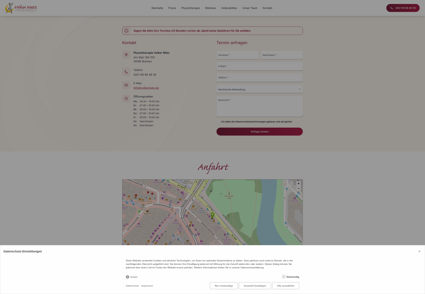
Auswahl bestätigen (255, 285)
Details (133, 277)
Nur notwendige (224, 285)
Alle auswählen (285, 285)
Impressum (147, 285)
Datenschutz (132, 285)
